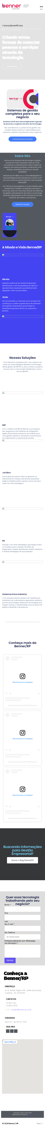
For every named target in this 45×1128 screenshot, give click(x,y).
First (6, 913)
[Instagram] (12, 1031)
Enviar (10, 960)
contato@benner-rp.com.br (21, 1009)
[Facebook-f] (15, 1031)
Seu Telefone (9, 932)
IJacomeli (30, 1114)
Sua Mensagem (11, 943)
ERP (4, 425)
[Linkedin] (8, 1031)
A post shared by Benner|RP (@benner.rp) (22, 818)
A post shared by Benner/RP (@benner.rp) (22, 705)
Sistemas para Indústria (14, 594)
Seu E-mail (9, 924)
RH (3, 540)
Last (6, 921)
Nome (7, 905)
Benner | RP (13, 1123)
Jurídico (6, 472)
